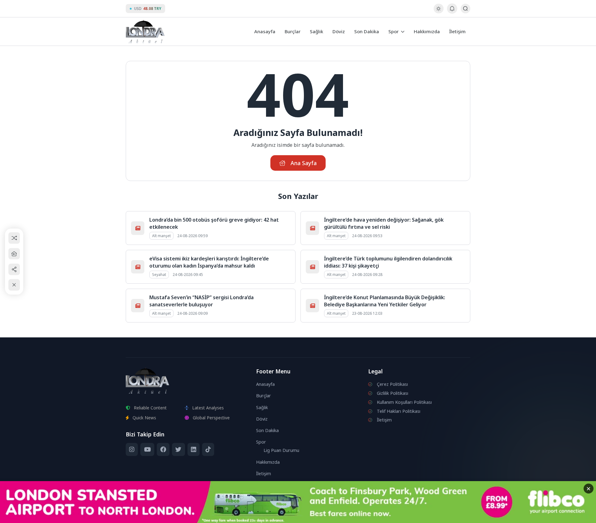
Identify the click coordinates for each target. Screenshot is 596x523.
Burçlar (292, 31)
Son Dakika (366, 31)
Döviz (338, 31)
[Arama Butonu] (465, 8)
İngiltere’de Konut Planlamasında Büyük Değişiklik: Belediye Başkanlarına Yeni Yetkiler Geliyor (384, 301)
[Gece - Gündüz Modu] (438, 12)
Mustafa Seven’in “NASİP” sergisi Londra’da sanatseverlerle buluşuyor (201, 301)
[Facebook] (163, 449)
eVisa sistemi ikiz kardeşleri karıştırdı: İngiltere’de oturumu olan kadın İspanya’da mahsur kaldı (209, 262)
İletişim (457, 31)
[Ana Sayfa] (14, 253)
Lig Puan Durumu (281, 450)
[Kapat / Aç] (14, 285)
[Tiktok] (208, 449)
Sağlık (316, 31)
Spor (393, 31)
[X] (178, 449)
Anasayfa (264, 31)
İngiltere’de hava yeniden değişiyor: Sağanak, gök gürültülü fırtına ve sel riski (384, 223)
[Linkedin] (193, 449)
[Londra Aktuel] (145, 31)
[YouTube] (147, 449)
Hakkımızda (427, 31)
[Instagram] (132, 449)
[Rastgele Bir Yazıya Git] (14, 238)
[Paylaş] (14, 269)
